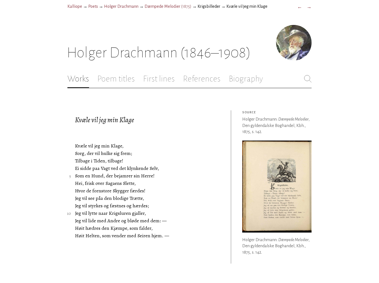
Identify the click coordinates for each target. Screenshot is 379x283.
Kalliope (74, 6)
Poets (93, 6)
